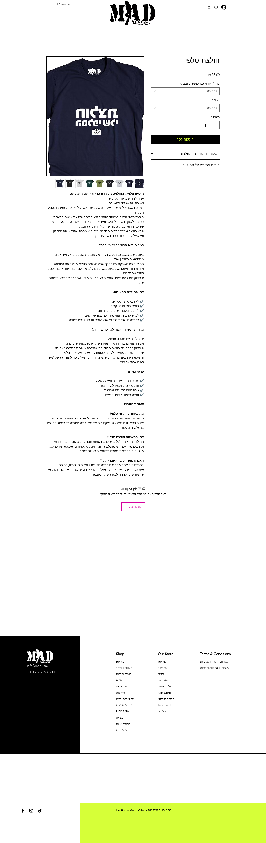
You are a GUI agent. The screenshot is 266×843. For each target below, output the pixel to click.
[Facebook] (22, 810)
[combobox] (185, 91)
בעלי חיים (121, 730)
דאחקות (120, 693)
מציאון (119, 718)
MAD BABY (122, 711)
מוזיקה (119, 680)
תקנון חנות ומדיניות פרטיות (214, 661)
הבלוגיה (162, 711)
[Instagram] (31, 810)
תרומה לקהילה (166, 699)
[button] (63, 4)
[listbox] (63, 4)
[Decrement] (216, 125)
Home (120, 661)
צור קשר (162, 668)
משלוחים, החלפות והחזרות (214, 668)
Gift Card (164, 693)
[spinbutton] (211, 125)
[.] (222, 7)
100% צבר (121, 686)
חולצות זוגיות (123, 724)
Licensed (164, 705)
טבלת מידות (164, 680)
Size (216, 100)
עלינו (161, 674)
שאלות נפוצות (165, 686)
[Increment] (205, 125)
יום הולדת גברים (125, 699)
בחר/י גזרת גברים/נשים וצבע (199, 83)
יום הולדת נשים (124, 705)
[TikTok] (39, 810)
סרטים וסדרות (123, 674)
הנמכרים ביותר (124, 668)
